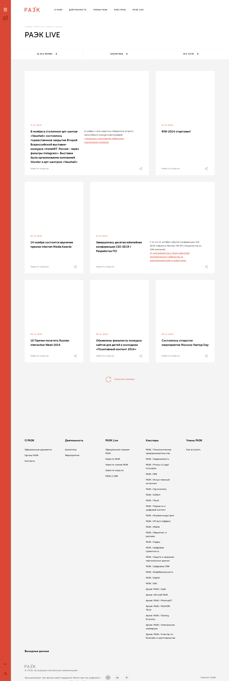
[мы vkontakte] (117, 677)
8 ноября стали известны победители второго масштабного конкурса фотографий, (108, 133)
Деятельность (74, 440)
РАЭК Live (39, 27)
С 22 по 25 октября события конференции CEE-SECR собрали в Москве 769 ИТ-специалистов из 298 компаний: (175, 246)
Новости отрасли (40, 168)
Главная (29, 27)
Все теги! (188, 54)
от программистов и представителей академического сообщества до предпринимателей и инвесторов (169, 257)
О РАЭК (29, 440)
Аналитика (116, 54)
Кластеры (152, 440)
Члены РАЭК (194, 440)
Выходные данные (37, 651)
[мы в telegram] (126, 677)
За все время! (44, 54)
